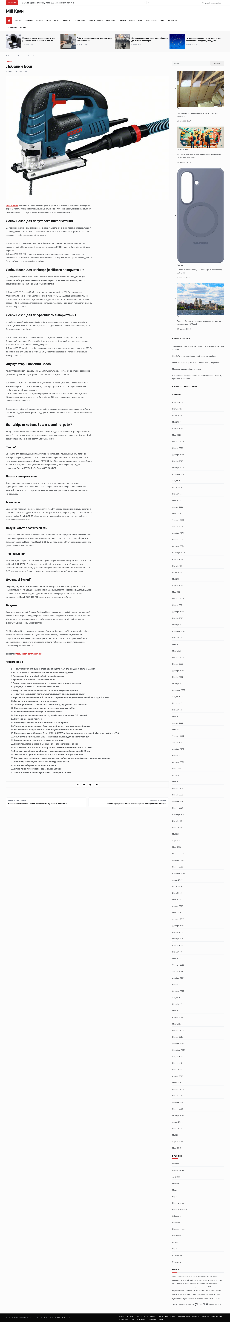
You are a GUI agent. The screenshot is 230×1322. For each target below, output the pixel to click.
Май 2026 (176, 422)
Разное (23, 27)
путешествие (177, 1299)
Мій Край (15, 11)
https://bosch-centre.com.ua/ (28, 653)
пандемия (201, 1294)
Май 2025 (176, 500)
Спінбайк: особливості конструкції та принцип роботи (194, 356)
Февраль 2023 (178, 657)
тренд (175, 1304)
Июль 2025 (177, 487)
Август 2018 (177, 945)
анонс (195, 1277)
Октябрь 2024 (178, 546)
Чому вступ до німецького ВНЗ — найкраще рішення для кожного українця (51, 736)
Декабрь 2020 (178, 801)
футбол (218, 1304)
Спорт (162, 20)
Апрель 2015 (177, 1141)
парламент (209, 1294)
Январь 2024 (177, 605)
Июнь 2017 (177, 1004)
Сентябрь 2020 (178, 814)
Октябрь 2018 (178, 939)
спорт (206, 1299)
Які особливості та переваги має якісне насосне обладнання (43, 672)
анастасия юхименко (184, 1277)
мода (189, 1294)
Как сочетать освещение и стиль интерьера (35, 701)
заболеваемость (178, 1284)
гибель (199, 1280)
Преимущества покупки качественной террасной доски (41, 761)
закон (187, 1284)
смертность (199, 1299)
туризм (183, 1304)
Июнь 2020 (177, 827)
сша (217, 1298)
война (193, 1280)
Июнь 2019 (177, 893)
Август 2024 (177, 559)
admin (10, 71)
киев (209, 1287)
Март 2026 (176, 435)
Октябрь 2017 (178, 991)
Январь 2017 (177, 1037)
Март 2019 (176, 912)
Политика (122, 20)
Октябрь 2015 (178, 1115)
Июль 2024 (177, 566)
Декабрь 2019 (178, 860)
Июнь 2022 (177, 710)
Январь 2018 (177, 971)
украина (201, 1303)
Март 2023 (176, 651)
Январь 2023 (177, 664)
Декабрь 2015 (178, 1102)
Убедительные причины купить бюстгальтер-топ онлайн (42, 772)
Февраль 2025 (178, 520)
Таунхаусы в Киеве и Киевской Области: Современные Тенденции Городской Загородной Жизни (61, 697)
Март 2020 (176, 847)
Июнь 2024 (177, 572)
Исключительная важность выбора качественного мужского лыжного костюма (53, 747)
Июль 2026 (177, 409)
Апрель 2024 (177, 585)
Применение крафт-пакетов (28, 719)
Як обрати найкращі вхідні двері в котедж (35, 765)
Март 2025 (176, 513)
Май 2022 (176, 716)
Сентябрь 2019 (178, 873)
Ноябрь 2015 (177, 1109)
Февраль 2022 (178, 736)
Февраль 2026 (178, 441)
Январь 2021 (177, 795)
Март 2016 (176, 1083)
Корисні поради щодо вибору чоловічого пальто (38, 711)
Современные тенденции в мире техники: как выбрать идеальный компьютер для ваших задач (62, 758)
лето (213, 1290)
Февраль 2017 (178, 1030)
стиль (211, 1299)
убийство (191, 1304)
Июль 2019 (177, 886)
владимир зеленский (180, 1280)
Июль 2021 (177, 768)
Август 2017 (177, 998)
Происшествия (135, 20)
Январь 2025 (177, 526)
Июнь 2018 (177, 952)
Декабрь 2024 (178, 533)
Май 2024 (176, 579)
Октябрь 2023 (178, 625)
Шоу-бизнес (173, 20)
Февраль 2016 (178, 1089)
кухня (208, 1290)
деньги (205, 1280)
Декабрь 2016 (178, 1043)
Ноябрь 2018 (177, 932)
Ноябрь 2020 (177, 808)
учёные (211, 1304)
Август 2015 (177, 1122)
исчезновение (187, 1287)
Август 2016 (177, 1056)
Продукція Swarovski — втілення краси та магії (36, 686)
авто (174, 1277)
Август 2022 (177, 697)
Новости (66, 20)
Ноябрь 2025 (177, 461)
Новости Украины (95, 20)
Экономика (12, 27)
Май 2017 (176, 1011)
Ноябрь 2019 (177, 867)
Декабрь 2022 (178, 670)
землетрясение (211, 1284)
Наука (57, 20)
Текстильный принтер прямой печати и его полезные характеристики (48, 754)
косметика (189, 1290)
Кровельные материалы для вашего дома (34, 679)
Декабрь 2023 (178, 611)
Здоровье (29, 20)
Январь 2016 (177, 1096)
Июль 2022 (177, 703)
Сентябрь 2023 (178, 631)
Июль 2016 (177, 1063)
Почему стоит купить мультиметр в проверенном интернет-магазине (47, 683)
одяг (195, 1294)
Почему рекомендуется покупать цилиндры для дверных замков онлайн (49, 694)
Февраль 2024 (178, 598)
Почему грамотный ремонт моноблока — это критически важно (46, 744)
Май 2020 (176, 834)
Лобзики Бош (12, 205)
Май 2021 (176, 782)
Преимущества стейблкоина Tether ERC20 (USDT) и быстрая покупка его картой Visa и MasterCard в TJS (66, 733)
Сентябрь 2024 (178, 553)
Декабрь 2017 (178, 978)
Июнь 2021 (177, 775)
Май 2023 (176, 644)
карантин (197, 1287)
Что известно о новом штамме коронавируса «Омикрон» (48, 3)
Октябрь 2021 (178, 762)
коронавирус (178, 1290)
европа (212, 1280)
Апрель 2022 (177, 723)
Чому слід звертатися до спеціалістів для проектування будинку (45, 690)
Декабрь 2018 (178, 926)
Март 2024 (176, 592)
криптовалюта (199, 1290)
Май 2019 (176, 899)
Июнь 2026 (177, 415)
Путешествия (150, 20)
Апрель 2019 (177, 906)
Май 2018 (176, 958)
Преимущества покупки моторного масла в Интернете (41, 722)
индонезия (176, 1287)
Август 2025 (177, 481)
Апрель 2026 (177, 428)
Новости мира (79, 20)
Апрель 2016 (177, 1076)
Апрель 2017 (177, 1017)
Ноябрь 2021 (177, 755)
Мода (48, 20)
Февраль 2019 (178, 919)
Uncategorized (178, 1170)
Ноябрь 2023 (177, 618)
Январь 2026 (177, 448)
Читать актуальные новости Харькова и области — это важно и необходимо (52, 726)
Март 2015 (176, 1148)
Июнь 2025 (177, 494)
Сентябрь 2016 (178, 1050)
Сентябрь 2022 (178, 690)
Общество (110, 20)
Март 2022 (176, 729)
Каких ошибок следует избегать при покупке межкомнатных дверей (48, 729)
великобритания (205, 1276)
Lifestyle (18, 20)
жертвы (219, 1280)
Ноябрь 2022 (177, 677)
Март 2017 (176, 1024)
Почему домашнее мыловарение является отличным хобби (44, 708)
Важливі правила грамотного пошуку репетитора (38, 740)
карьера (204, 1287)
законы (193, 1284)
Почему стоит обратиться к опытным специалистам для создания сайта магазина (54, 668)
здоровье (201, 1283)
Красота (39, 20)
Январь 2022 (177, 742)
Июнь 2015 (177, 1128)
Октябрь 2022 (178, 683)
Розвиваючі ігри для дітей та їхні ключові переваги (38, 676)
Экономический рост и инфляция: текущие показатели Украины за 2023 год (52, 751)
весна (215, 1277)
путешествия (188, 1299)
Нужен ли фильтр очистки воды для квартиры (37, 768)
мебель (183, 1294)
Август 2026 (177, 402)
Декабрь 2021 (178, 749)
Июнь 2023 (177, 638)
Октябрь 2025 (178, 468)
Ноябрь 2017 (177, 984)
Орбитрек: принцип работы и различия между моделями (195, 362)
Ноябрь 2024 (177, 540)
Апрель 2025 (177, 507)
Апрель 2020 (177, 841)
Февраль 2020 (178, 854)
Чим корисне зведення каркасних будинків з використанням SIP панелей (50, 715)
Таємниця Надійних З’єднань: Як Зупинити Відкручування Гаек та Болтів (50, 704)
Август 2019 (177, 880)
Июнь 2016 (177, 1069)
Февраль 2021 (178, 788)
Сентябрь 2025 (178, 474)
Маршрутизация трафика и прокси (186, 369)
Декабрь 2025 (178, 454)
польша (217, 1294)
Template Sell (63, 1318)
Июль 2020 (177, 821)
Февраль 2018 (178, 965)
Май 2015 (176, 1135)
